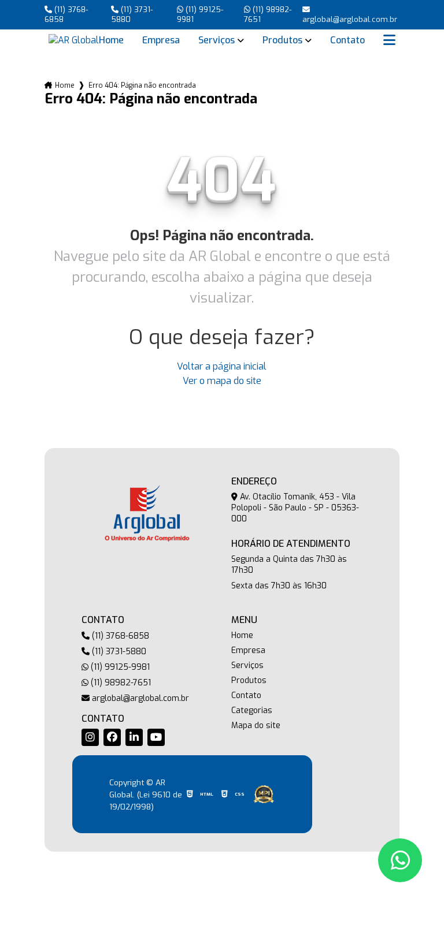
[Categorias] (389, 40)
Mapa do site (255, 726)
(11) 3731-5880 (132, 14)
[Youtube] (156, 737)
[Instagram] (90, 737)
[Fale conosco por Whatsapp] (400, 860)
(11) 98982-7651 (267, 14)
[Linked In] (134, 737)
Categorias (251, 711)
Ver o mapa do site (222, 381)
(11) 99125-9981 (200, 14)
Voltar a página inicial (222, 366)
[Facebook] (112, 737)
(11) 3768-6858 (66, 14)
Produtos (282, 40)
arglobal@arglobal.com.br (139, 698)
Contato (347, 40)
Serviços (216, 40)
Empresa (161, 40)
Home (111, 40)
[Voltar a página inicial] (74, 40)
